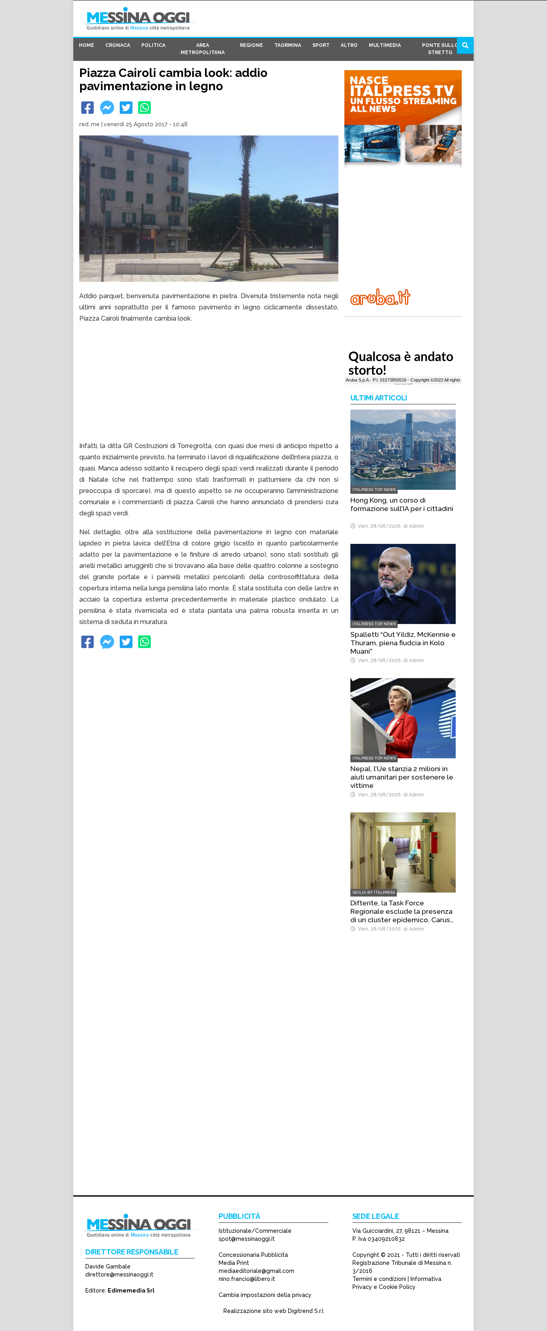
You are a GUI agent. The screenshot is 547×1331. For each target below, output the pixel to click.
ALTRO (349, 45)
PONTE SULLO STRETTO (440, 48)
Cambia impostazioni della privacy (265, 1295)
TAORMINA (287, 45)
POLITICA (153, 45)
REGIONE (251, 45)
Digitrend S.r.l (306, 1311)
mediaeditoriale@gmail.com (256, 1271)
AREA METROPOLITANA (203, 48)
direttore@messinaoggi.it (119, 1274)
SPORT (321, 45)
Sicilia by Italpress (373, 892)
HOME (86, 45)
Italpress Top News (374, 489)
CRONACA (117, 45)
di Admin (412, 526)
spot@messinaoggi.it (247, 1239)
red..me (89, 124)
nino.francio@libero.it (247, 1279)
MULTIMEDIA (385, 45)
